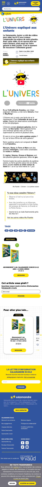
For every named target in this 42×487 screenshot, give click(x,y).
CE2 (11, 230)
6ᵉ (24, 230)
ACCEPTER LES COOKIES (27, 483)
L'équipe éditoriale (7, 427)
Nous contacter (21, 410)
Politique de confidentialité (28, 423)
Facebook (22, 442)
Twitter (22, 447)
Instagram (27, 442)
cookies (16, 467)
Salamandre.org (6, 441)
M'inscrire (21, 296)
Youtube (27, 447)
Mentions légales (26, 420)
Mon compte (8, 3)
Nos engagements (7, 423)
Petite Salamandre (7, 430)
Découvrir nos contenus (8, 420)
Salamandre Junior (7, 434)
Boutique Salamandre (8, 445)
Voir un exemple (29, 377)
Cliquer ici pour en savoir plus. (27, 477)
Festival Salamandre (8, 448)
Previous (1, 335)
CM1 (16, 230)
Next (40, 335)
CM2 (20, 230)
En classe (31, 230)
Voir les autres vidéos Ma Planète (20, 217)
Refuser (12, 483)
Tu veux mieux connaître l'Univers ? (21, 193)
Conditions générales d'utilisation (27, 427)
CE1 (7, 230)
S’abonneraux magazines (36, 3)
